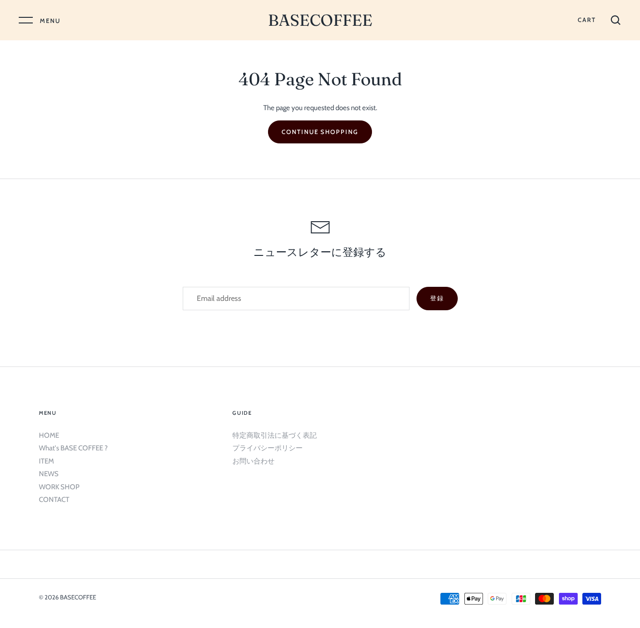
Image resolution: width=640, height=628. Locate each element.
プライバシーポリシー (267, 448)
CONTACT (54, 499)
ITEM (46, 461)
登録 (437, 298)
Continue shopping (320, 131)
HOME (49, 435)
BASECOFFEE (320, 20)
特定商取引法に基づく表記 (274, 435)
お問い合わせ (253, 461)
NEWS (49, 474)
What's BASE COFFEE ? (73, 448)
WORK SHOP (59, 487)
